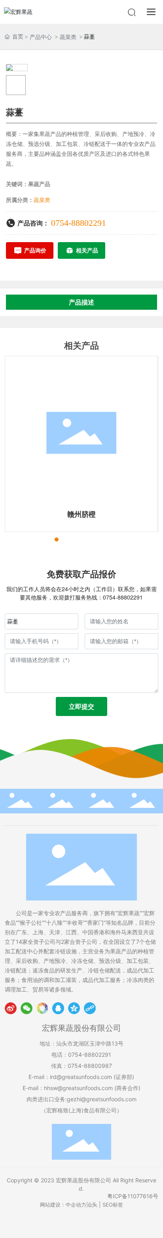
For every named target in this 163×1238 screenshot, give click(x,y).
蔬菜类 (68, 36)
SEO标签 (112, 1204)
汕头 (91, 1204)
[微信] (26, 1008)
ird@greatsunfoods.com (81, 1076)
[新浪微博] (11, 1008)
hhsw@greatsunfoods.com (78, 1088)
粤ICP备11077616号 (132, 1196)
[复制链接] (90, 1008)
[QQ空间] (74, 1008)
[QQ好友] (58, 1008)
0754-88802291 (78, 223)
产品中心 (41, 36)
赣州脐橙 (81, 514)
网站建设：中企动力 (63, 1204)
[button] (42, 539)
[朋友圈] (42, 1008)
